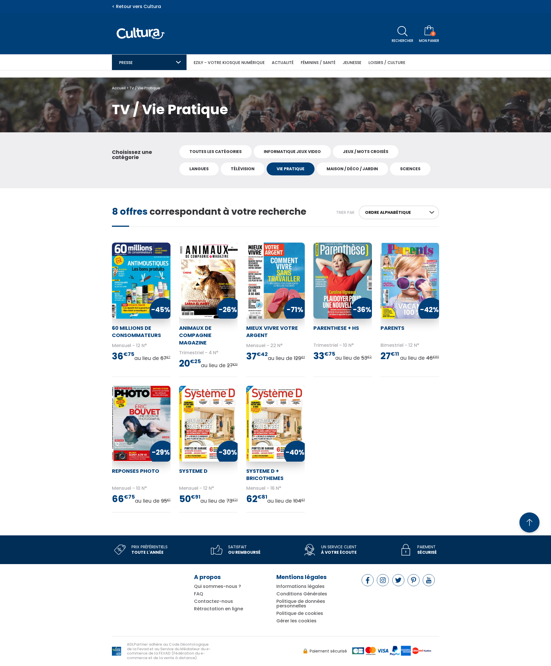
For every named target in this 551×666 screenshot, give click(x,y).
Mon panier (429, 40)
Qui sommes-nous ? (217, 586)
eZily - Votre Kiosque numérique (229, 62)
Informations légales (300, 586)
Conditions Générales (301, 594)
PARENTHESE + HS (336, 328)
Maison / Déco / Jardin (352, 169)
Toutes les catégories (215, 151)
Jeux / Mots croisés (365, 151)
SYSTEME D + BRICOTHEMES (265, 474)
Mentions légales (301, 577)
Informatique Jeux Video (292, 151)
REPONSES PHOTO (135, 471)
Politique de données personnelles (300, 603)
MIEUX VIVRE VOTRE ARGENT (272, 331)
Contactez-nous (213, 601)
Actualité (283, 62)
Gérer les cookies (296, 621)
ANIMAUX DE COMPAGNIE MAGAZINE (195, 335)
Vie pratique (290, 169)
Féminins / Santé (318, 62)
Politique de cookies (299, 613)
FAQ (198, 594)
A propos (207, 577)
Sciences (410, 169)
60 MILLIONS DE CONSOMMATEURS (136, 331)
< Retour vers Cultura (136, 6)
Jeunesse (352, 62)
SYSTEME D (193, 471)
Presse (126, 62)
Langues (199, 169)
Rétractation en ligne (218, 609)
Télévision (243, 169)
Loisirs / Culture (386, 62)
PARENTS (392, 328)
